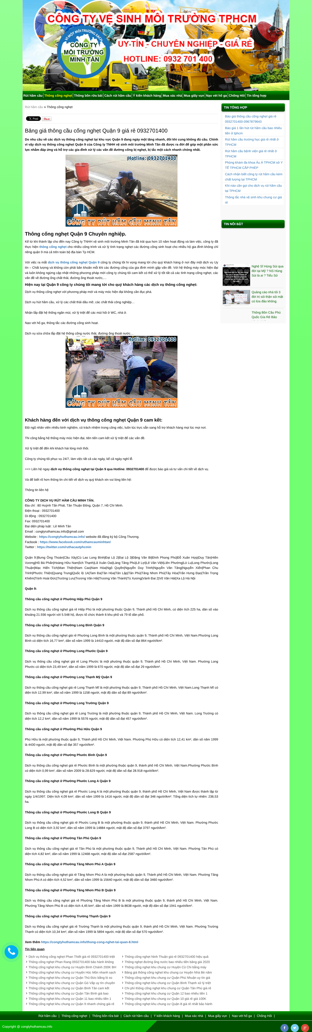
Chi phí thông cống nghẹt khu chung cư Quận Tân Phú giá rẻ (168, 988)
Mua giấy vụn (194, 95)
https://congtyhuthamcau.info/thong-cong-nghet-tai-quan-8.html (89, 942)
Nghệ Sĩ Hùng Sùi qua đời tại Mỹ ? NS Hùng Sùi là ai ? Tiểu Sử (267, 258)
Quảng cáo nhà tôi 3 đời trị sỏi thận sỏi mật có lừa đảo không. (267, 284)
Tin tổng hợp (256, 95)
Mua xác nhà (172, 95)
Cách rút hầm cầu (117, 95)
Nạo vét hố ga (216, 95)
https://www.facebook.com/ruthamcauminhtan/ (75, 542)
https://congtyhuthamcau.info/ (62, 537)
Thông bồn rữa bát (88, 95)
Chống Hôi (237, 95)
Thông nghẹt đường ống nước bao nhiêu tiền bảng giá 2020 (167, 962)
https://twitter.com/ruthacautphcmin (64, 547)
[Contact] (11, 952)
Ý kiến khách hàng (147, 95)
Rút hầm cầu (32, 95)
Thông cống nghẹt (58, 95)
